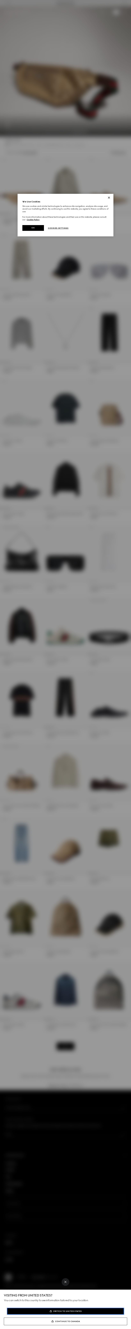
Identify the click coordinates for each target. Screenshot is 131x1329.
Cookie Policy (33, 220)
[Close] (65, 1282)
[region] (65, 215)
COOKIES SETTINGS (58, 228)
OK (33, 228)
